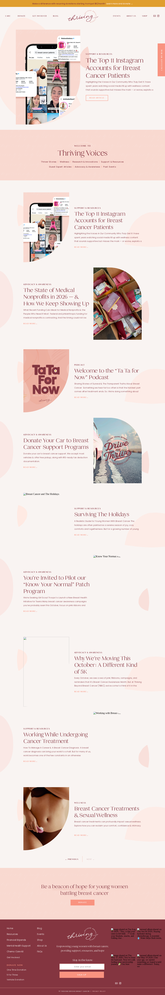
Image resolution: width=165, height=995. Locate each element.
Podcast (79, 365)
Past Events (109, 166)
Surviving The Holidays (101, 514)
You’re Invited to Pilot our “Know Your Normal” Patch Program (56, 584)
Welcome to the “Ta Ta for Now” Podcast (106, 374)
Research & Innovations (85, 161)
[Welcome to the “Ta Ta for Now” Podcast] (46, 380)
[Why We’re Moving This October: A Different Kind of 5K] (46, 672)
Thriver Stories (48, 161)
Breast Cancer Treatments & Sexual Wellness (106, 812)
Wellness (64, 161)
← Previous (71, 859)
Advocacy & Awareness (87, 166)
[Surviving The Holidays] (46, 521)
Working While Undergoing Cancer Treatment (55, 738)
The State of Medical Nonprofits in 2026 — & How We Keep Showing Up (56, 297)
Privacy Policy (99, 991)
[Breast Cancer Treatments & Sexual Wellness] (46, 818)
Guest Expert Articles (60, 166)
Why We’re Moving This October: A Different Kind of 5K (105, 665)
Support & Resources (99, 54)
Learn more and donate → (119, 3)
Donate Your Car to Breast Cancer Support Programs (56, 444)
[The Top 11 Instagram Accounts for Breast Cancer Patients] (48, 77)
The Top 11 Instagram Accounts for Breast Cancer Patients (114, 68)
